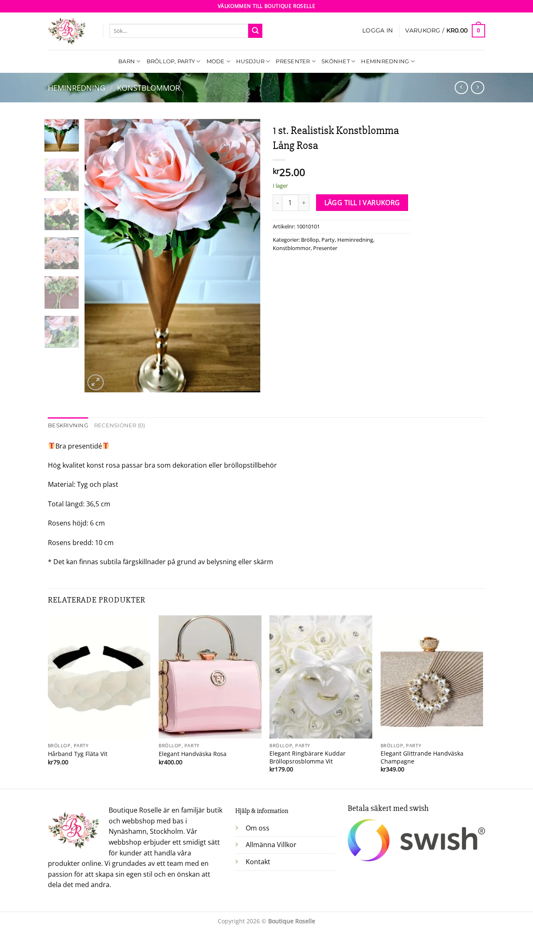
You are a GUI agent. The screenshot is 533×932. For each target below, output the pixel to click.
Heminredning (385, 61)
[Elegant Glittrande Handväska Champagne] (432, 677)
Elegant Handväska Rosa (193, 754)
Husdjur (250, 61)
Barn (126, 61)
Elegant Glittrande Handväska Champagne (422, 757)
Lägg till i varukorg (362, 202)
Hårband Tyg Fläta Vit (77, 754)
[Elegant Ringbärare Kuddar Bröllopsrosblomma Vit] (320, 677)
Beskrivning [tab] (68, 425)
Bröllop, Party (171, 61)
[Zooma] (95, 382)
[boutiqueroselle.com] (69, 31)
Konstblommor (148, 87)
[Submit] (255, 31)
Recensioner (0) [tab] (119, 425)
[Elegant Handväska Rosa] (210, 677)
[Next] (246, 255)
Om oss (257, 828)
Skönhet (335, 61)
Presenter (293, 61)
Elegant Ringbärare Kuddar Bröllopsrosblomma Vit (307, 757)
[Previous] (98, 255)
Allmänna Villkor (271, 844)
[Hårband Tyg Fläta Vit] (99, 677)
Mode (216, 61)
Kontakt (258, 861)
